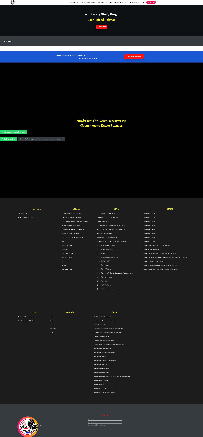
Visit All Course (8, 41)
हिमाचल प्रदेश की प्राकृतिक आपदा (104, 277)
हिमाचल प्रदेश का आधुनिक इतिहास (104, 265)
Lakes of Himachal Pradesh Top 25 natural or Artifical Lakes (112, 241)
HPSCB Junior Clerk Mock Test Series (71, 217)
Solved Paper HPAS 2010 (150, 221)
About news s (65, 249)
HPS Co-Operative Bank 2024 (25, 217)
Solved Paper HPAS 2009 (150, 217)
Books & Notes (81, 2)
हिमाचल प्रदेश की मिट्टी (102, 281)
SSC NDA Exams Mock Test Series (70, 233)
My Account (53, 325)
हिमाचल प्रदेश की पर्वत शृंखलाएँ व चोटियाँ (106, 245)
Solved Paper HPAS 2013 (150, 233)
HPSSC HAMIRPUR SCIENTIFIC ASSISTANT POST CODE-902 (160, 253)
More (142, 2)
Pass (126, 2)
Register (64, 265)
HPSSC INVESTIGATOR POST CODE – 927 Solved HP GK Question (161, 269)
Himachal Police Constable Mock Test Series (73, 229)
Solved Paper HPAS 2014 (150, 237)
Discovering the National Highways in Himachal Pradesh (111, 225)
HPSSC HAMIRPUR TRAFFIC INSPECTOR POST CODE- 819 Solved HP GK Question (165, 257)
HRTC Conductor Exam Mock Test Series (72, 237)
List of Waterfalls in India (103, 221)
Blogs (51, 333)
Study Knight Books (67, 269)
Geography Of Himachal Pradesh (26, 317)
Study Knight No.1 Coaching (69, 253)
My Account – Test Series (68, 245)
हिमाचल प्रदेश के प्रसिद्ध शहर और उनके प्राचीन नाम (107, 257)
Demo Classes (118, 2)
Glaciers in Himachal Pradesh (104, 233)
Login (51, 317)
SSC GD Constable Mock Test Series (71, 225)
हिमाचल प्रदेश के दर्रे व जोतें (102, 253)
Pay (62, 261)
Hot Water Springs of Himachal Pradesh (107, 237)
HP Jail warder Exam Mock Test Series (71, 214)
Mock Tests (100, 2)
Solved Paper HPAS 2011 (150, 225)
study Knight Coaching (68, 257)
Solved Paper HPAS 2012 (150, 229)
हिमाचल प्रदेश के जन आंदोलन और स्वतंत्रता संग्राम (107, 249)
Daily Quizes (91, 2)
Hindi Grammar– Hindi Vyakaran (26, 321)
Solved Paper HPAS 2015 (150, 241)
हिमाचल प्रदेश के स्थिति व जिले (103, 261)
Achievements (134, 2)
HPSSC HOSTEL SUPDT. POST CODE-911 (154, 261)
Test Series (109, 2)
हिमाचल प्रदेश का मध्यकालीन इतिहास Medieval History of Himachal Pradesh (115, 273)
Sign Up (52, 321)
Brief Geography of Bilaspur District (106, 214)
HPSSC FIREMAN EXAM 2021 (151, 249)
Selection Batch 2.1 (23, 214)
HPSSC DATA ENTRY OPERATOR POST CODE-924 (157, 245)
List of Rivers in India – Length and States (107, 217)
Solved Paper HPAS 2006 (150, 214)
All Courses (71, 2)
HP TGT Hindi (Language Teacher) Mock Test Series (75, 221)
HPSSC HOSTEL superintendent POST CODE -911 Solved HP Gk (160, 265)
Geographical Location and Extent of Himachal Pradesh (111, 229)
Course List (53, 329)
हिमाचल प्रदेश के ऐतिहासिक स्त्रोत (104, 285)
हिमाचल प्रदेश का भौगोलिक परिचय (104, 269)
